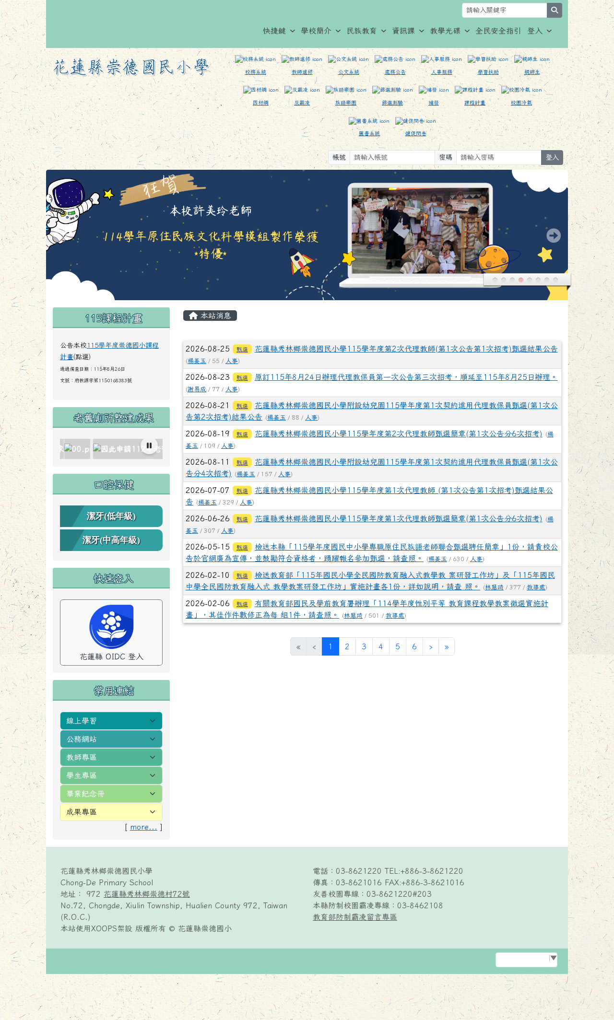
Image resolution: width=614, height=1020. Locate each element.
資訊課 (403, 31)
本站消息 (214, 315)
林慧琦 (494, 587)
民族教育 (361, 31)
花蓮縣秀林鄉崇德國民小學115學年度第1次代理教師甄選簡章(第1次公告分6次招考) (399, 518)
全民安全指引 (498, 31)
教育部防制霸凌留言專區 (355, 917)
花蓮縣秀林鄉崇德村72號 (147, 894)
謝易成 (197, 389)
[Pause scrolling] (149, 445)
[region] (111, 449)
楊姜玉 (197, 361)
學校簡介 (316, 31)
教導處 (536, 587)
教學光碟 (445, 31)
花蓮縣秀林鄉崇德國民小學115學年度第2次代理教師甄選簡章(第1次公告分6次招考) (399, 433)
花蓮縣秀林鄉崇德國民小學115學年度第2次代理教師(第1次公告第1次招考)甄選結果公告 (406, 348)
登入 (535, 31)
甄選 (242, 349)
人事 (231, 361)
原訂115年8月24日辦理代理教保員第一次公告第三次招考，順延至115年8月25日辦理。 (406, 377)
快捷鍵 (274, 31)
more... (143, 827)
